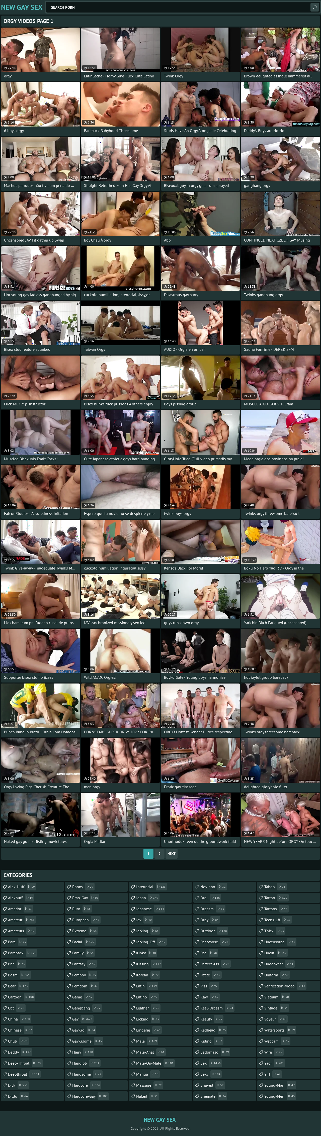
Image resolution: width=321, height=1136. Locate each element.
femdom (85, 985)
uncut (275, 952)
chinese (20, 1030)
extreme (84, 930)
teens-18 (277, 919)
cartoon (21, 996)
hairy (82, 1052)
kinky (146, 952)
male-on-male (155, 1063)
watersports (279, 1030)
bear (18, 985)
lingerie (148, 1030)
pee (208, 952)
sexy (210, 1074)
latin (146, 985)
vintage (276, 1007)
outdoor (213, 930)
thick (274, 930)
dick (18, 1085)
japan (147, 897)
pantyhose (214, 941)
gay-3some (87, 1041)
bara (17, 941)
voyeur (275, 1018)
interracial (151, 886)
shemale (213, 1096)
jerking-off (151, 941)
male (146, 1041)
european (85, 919)
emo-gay (85, 897)
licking (147, 1018)
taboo (274, 886)
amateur (21, 919)
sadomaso (214, 1052)
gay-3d (83, 1030)
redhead (213, 1030)
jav (144, 919)
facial (83, 941)
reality (211, 1018)
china (19, 1018)
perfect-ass (214, 963)
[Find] (314, 7)
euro (81, 908)
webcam (276, 1041)
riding (211, 1041)
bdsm (19, 974)
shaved (212, 1085)
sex (210, 1063)
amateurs (21, 930)
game (82, 996)
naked (147, 1096)
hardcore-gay (90, 1096)
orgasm (212, 908)
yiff (272, 1074)
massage (149, 1085)
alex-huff (21, 886)
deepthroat (23, 1074)
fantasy (84, 963)
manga (147, 1074)
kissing (148, 963)
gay (82, 1018)
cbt (16, 1007)
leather (147, 1007)
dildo (18, 1096)
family (83, 952)
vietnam (276, 996)
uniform (276, 974)
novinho (213, 886)
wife (273, 1052)
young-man (279, 1085)
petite (210, 974)
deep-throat (25, 1063)
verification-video (284, 985)
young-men (279, 1096)
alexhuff (20, 897)
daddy (19, 1052)
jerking (147, 930)
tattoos (275, 908)
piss (209, 985)
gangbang (86, 1007)
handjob (85, 1063)
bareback (22, 952)
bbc (16, 963)
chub (18, 1041)
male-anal (150, 1052)
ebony (82, 886)
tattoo (275, 897)
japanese (150, 908)
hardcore (86, 1085)
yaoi (274, 1063)
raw (209, 996)
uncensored (279, 941)
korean (147, 974)
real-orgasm (216, 1007)
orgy (209, 919)
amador (20, 908)
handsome (86, 1074)
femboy (84, 974)
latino (146, 996)
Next (172, 853)
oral (210, 897)
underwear (278, 963)
